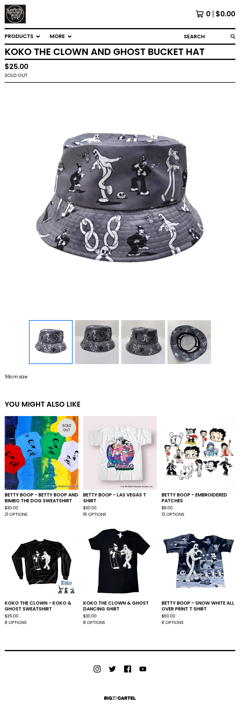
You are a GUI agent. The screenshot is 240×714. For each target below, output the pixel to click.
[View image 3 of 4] (143, 342)
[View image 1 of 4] (51, 342)
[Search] (233, 36)
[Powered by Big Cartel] (120, 698)
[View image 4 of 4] (189, 342)
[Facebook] (127, 669)
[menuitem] (22, 36)
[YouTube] (143, 669)
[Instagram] (97, 669)
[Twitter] (112, 669)
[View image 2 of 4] (97, 342)
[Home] (15, 14)
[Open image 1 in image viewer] (120, 202)
